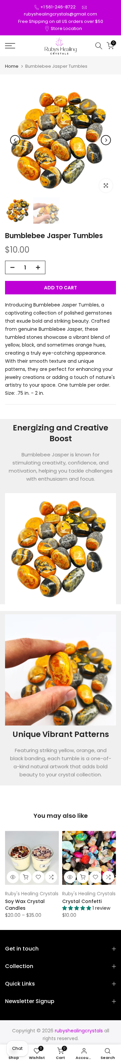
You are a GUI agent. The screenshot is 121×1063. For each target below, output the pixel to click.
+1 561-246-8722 (58, 7)
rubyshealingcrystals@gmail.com (60, 14)
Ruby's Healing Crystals (31, 893)
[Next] (106, 140)
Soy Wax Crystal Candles (25, 904)
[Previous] (15, 140)
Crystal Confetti (82, 901)
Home (11, 66)
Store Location (66, 28)
